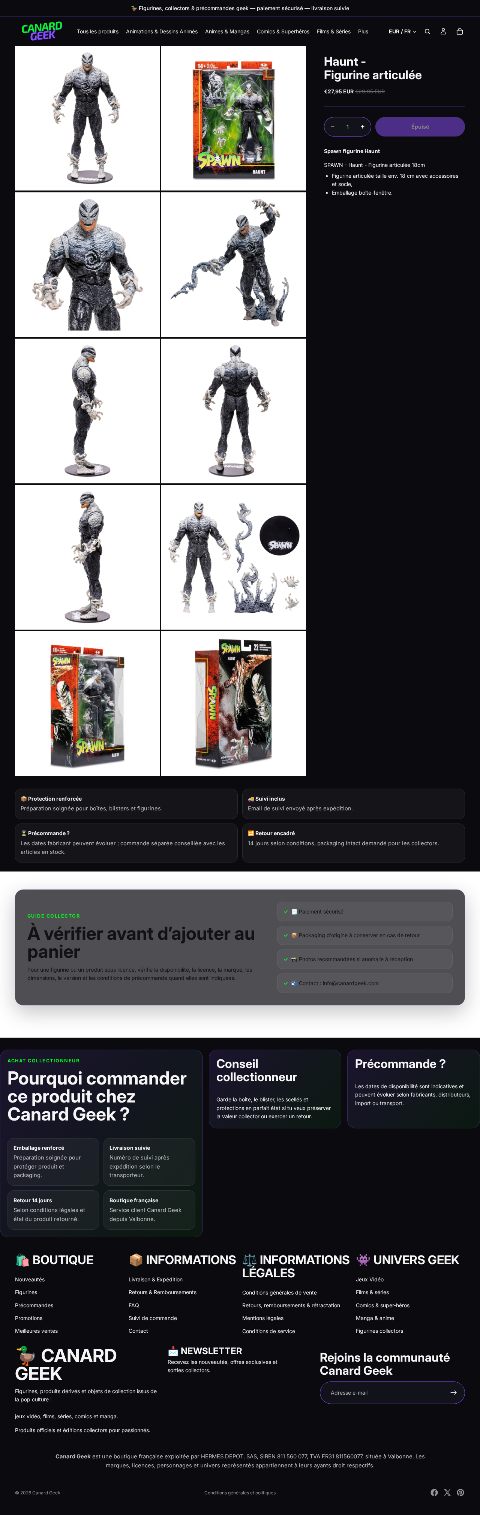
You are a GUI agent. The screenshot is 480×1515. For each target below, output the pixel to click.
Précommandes (34, 1305)
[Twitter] (447, 1492)
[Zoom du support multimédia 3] (87, 264)
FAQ (134, 1305)
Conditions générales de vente (279, 1292)
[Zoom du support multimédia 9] (87, 703)
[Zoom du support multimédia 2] (233, 118)
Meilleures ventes (36, 1331)
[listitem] (363, 31)
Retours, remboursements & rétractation (291, 1305)
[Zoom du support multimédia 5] (87, 411)
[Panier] (460, 31)
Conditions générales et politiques (240, 1493)
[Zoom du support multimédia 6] (233, 411)
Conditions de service (268, 1331)
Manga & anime (375, 1318)
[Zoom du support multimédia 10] (233, 703)
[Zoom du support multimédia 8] (233, 557)
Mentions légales (263, 1318)
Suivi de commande (153, 1318)
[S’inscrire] (454, 1393)
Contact (138, 1331)
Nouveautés (30, 1279)
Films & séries (372, 1292)
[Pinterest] (460, 1492)
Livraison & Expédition (156, 1279)
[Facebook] (434, 1492)
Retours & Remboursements (162, 1292)
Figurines (26, 1292)
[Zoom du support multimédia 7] (87, 557)
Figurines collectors (379, 1331)
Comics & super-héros (383, 1305)
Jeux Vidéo (370, 1279)
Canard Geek (46, 1493)
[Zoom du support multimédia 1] (87, 118)
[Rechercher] (427, 31)
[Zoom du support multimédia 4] (233, 264)
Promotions (28, 1318)
